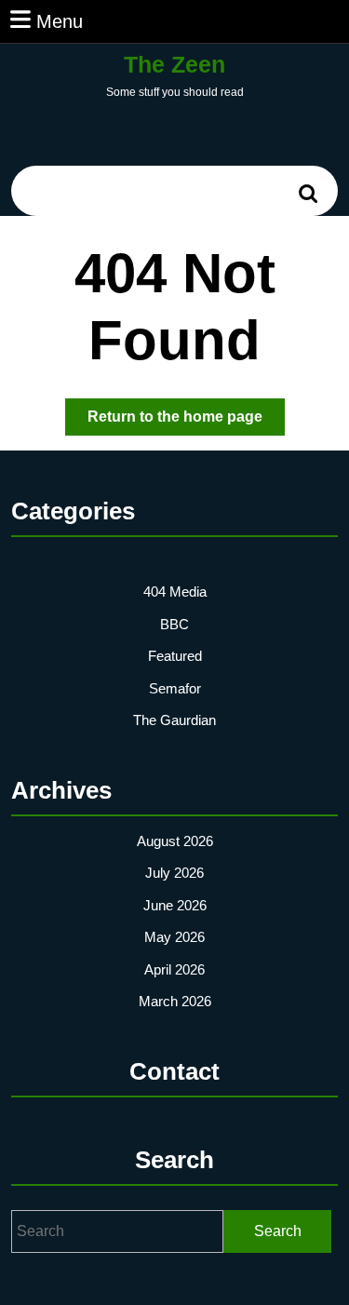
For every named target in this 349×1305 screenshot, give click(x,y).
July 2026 (174, 873)
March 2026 (175, 1001)
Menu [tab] (59, 21)
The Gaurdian (174, 720)
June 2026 (175, 905)
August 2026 (175, 841)
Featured (175, 656)
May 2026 (174, 937)
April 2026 (174, 969)
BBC (174, 624)
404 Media (175, 591)
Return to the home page (186, 422)
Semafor (175, 688)
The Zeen (174, 64)
